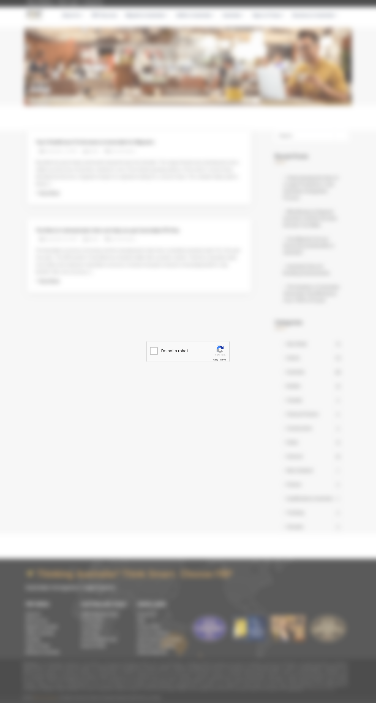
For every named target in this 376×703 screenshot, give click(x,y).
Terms (223, 360)
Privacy (215, 360)
